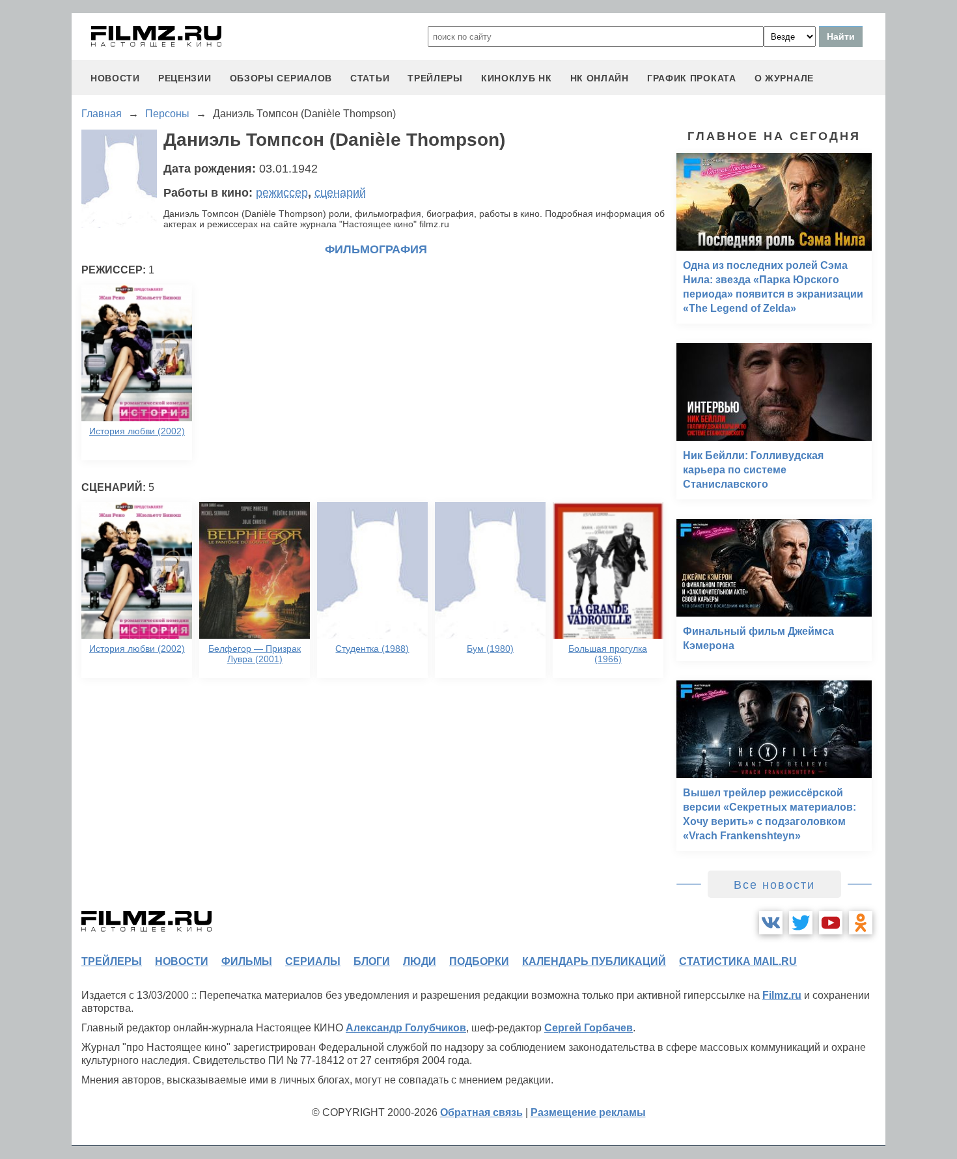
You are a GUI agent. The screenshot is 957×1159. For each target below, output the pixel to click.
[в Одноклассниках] (860, 922)
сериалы (312, 961)
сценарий (340, 192)
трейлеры (435, 78)
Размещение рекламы (588, 1112)
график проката (691, 78)
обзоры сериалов (281, 78)
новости (115, 78)
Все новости (774, 884)
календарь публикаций (594, 961)
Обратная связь (481, 1112)
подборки (479, 961)
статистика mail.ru (738, 961)
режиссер (282, 192)
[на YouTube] (830, 922)
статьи (369, 78)
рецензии (185, 78)
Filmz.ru (781, 995)
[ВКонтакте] (771, 922)
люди (419, 961)
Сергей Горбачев (588, 1027)
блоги (372, 961)
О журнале (784, 78)
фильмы (246, 961)
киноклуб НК (516, 78)
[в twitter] (800, 922)
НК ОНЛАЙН (599, 78)
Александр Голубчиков (406, 1027)
